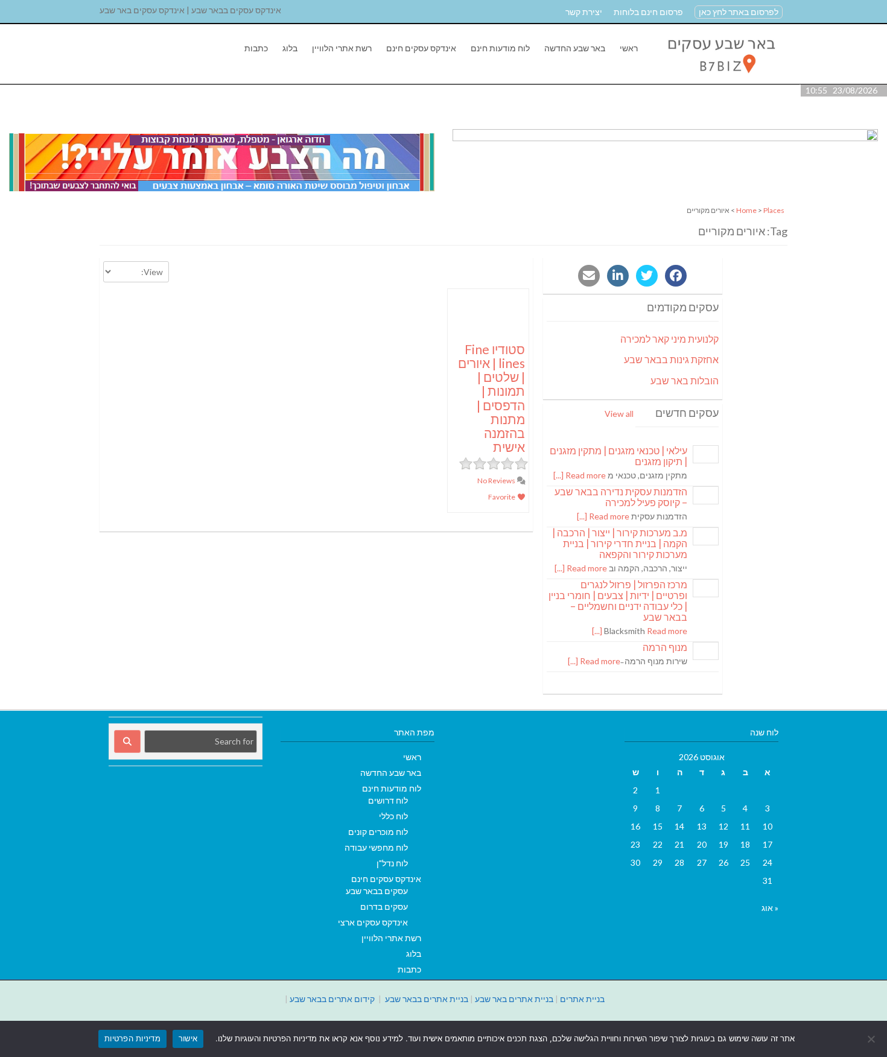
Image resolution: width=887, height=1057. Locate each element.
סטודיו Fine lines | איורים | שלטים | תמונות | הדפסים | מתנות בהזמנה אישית (491, 397)
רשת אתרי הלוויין (342, 48)
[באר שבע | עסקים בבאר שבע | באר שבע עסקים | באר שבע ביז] (720, 77)
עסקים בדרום (384, 906)
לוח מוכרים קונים (378, 832)
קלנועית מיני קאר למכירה (669, 338)
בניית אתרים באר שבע (514, 999)
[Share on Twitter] (647, 276)
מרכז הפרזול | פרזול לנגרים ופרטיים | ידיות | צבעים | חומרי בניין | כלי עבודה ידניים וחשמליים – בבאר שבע (617, 601)
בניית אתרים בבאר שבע (426, 999)
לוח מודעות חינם (500, 48)
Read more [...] (579, 475)
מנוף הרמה (665, 647)
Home (746, 210)
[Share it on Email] (589, 276)
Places (773, 210)
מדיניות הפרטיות (132, 1038)
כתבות (256, 48)
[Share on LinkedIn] (618, 276)
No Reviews (497, 480)
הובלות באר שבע (684, 380)
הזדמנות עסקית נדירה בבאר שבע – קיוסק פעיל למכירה (621, 497)
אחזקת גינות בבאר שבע (671, 359)
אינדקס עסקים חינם (421, 48)
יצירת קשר (583, 12)
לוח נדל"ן (392, 863)
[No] (872, 1039)
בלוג (289, 48)
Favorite (502, 496)
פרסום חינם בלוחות (648, 12)
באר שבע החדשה (574, 48)
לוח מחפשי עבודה (376, 847)
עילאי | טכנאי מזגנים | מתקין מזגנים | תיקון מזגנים (618, 456)
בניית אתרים (582, 999)
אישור (188, 1038)
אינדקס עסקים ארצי (373, 922)
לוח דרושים (388, 800)
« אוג (769, 908)
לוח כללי (393, 816)
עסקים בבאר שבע (377, 891)
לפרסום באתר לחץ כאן (738, 12)
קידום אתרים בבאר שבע (332, 999)
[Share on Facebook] (676, 276)
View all (619, 413)
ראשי (629, 48)
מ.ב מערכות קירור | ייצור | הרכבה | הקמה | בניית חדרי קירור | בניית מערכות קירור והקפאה (619, 543)
